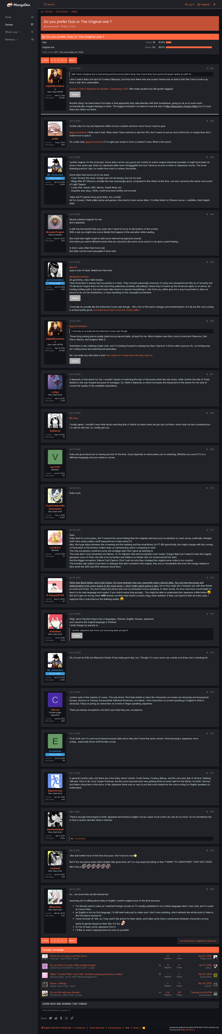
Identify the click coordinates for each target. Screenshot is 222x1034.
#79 (212, 850)
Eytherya (55, 430)
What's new (11, 32)
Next (71, 60)
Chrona (55, 709)
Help (127, 1027)
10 (88, 995)
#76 (212, 733)
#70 (212, 488)
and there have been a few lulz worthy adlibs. (116, 310)
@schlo (73, 267)
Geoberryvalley (57, 977)
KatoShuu (55, 631)
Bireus (209, 968)
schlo (55, 138)
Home (8, 17)
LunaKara (55, 547)
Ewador (53, 986)
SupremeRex (206, 977)
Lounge (91, 968)
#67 (212, 374)
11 (91, 995)
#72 (212, 578)
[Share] (207, 68)
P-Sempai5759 (55, 595)
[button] (20, 32)
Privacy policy (114, 1027)
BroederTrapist (55, 232)
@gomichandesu (78, 132)
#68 (212, 413)
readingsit (54, 958)
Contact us (80, 1027)
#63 (212, 157)
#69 (212, 449)
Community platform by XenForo (194, 1027)
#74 (212, 652)
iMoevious (55, 907)
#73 (212, 614)
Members (10, 39)
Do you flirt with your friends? (65, 992)
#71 (212, 530)
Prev (46, 60)
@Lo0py (73, 418)
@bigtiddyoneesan (79, 276)
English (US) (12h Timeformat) (57, 1027)
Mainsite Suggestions (87, 977)
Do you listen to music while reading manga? (73, 965)
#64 (212, 214)
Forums (9, 24)
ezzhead (55, 868)
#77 (212, 773)
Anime (76, 958)
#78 (212, 812)
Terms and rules (96, 1027)
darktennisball (55, 829)
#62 (212, 121)
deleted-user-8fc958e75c (62, 968)
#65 (212, 262)
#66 (212, 321)
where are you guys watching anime (68, 955)
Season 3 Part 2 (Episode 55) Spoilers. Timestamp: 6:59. (98, 88)
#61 (212, 68)
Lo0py (55, 392)
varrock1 (55, 466)
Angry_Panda (206, 958)
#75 (212, 692)
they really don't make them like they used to (129, 355)
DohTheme (190, 1030)
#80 (212, 889)
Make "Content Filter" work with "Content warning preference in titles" (86, 974)
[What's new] (214, 4)
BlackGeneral (56, 995)
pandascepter (52, 26)
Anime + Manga (58, 983)
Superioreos (55, 790)
